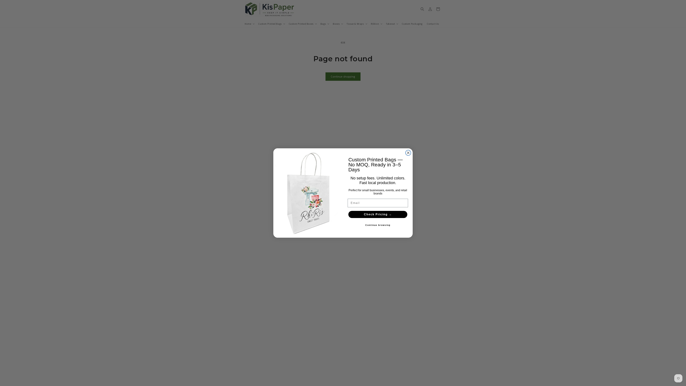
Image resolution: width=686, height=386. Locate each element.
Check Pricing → (378, 214)
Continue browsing (377, 225)
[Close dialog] (408, 152)
